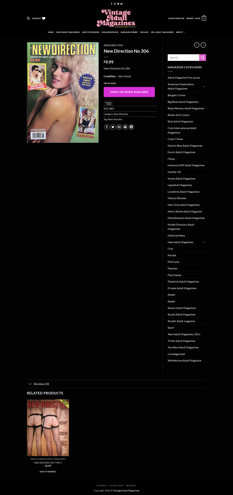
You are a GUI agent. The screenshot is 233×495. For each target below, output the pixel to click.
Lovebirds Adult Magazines (184, 191)
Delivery (131, 485)
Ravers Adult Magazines (182, 307)
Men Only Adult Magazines (184, 204)
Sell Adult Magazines (162, 32)
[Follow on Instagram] (115, 4)
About (179, 32)
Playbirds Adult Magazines (183, 281)
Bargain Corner (129, 32)
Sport (171, 327)
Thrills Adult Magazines (181, 340)
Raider (171, 294)
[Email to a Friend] (119, 127)
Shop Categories (90, 32)
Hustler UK (174, 171)
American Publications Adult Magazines (181, 86)
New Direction (113, 45)
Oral (170, 248)
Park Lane (173, 261)
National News (176, 235)
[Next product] (196, 45)
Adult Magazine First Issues (184, 77)
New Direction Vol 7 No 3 (48, 462)
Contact (102, 485)
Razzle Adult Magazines (181, 314)
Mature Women (177, 198)
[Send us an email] (121, 4)
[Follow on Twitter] (118, 4)
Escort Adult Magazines (181, 152)
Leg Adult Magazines (180, 185)
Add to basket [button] (48, 471)
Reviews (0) (41, 384)
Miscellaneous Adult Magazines (186, 217)
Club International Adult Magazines (182, 130)
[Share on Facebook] (107, 127)
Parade (172, 255)
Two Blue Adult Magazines (183, 347)
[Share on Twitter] (113, 127)
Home (51, 32)
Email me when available (129, 91)
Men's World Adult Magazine (185, 211)
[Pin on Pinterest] (125, 127)
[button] (28, 18)
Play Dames (174, 275)
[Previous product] (203, 45)
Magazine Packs (110, 32)
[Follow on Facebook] (112, 4)
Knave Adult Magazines (181, 178)
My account (116, 485)
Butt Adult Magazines (180, 121)
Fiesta (171, 158)
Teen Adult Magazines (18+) (184, 334)
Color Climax (175, 139)
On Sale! (144, 32)
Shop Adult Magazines (67, 32)
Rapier (171, 301)
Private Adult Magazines (182, 288)
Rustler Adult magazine (181, 321)
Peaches (172, 268)
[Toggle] (204, 86)
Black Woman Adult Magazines (186, 108)
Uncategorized (176, 354)
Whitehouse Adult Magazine (184, 360)
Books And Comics (179, 114)
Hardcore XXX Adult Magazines (186, 165)
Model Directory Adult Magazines (181, 227)
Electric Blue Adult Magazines (185, 145)
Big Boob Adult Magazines (183, 101)
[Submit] (202, 57)
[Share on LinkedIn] (131, 127)
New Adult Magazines (180, 242)
